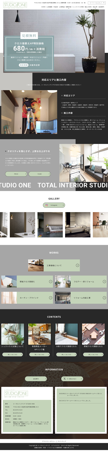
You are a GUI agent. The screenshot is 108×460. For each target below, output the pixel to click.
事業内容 (68, 7)
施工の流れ (88, 7)
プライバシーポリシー (49, 441)
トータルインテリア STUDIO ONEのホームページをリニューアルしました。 (84, 394)
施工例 (95, 7)
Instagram (54, 205)
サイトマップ (62, 441)
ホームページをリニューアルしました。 (79, 401)
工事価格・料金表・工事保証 (56, 7)
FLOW (40, 174)
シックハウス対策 (78, 7)
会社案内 (101, 7)
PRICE (16, 174)
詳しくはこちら (12, 354)
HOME (43, 7)
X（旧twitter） (72, 379)
